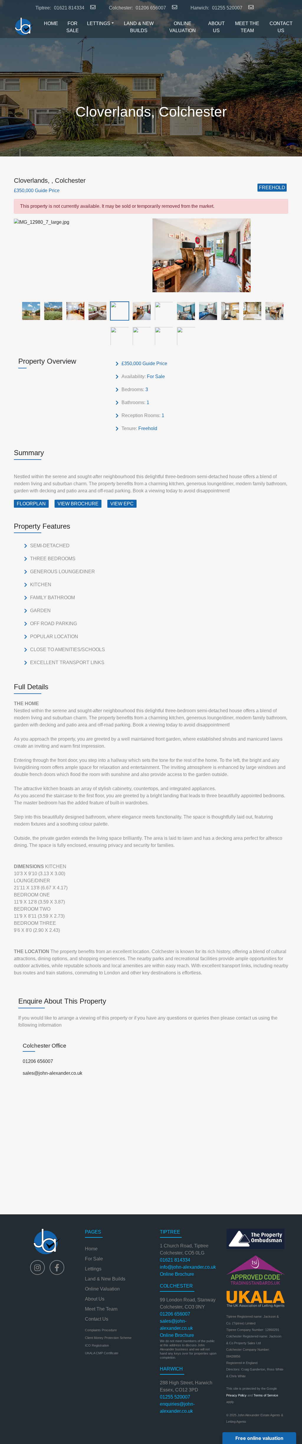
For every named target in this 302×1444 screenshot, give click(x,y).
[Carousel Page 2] (51, 310)
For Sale (94, 1258)
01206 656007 (151, 7)
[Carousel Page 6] (140, 310)
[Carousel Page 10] (228, 310)
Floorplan (31, 503)
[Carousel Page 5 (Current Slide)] (117, 310)
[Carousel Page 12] (272, 310)
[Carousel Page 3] (73, 310)
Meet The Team (101, 1308)
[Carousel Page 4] (95, 310)
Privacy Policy (236, 1395)
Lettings (93, 1268)
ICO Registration (97, 1345)
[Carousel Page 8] (184, 310)
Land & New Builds (105, 1278)
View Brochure (78, 503)
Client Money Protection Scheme (108, 1338)
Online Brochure (177, 1274)
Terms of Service (266, 1395)
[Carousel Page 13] (117, 335)
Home (91, 1248)
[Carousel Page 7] (162, 310)
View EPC (122, 503)
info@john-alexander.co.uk (188, 1267)
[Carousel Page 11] (250, 310)
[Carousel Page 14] (140, 335)
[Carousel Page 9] (206, 310)
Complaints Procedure (101, 1330)
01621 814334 (69, 7)
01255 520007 (227, 7)
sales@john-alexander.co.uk (52, 1073)
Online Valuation (102, 1288)
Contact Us (96, 1319)
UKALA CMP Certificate (101, 1353)
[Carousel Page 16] (184, 335)
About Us (94, 1298)
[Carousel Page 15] (162, 335)
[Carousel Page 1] (29, 310)
